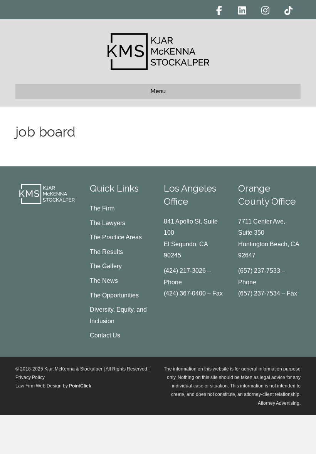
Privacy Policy (30, 377)
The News (104, 280)
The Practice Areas (116, 237)
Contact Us (105, 335)
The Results (106, 252)
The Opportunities (114, 295)
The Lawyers (107, 223)
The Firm (102, 208)
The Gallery (106, 266)
